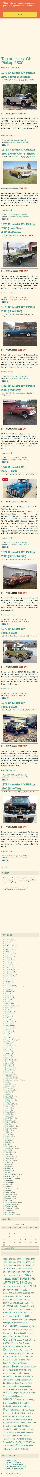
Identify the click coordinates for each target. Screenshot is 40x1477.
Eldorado (7, 1356)
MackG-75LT (8, 1118)
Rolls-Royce (8, 1176)
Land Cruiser (9, 1383)
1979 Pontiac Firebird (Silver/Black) (15, 1464)
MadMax (13, 80)
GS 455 (15, 1370)
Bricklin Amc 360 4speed (12, 986)
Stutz (6, 1190)
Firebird (16, 1363)
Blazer (15, 1309)
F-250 (31, 1356)
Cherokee (15, 1323)
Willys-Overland (9, 1214)
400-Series (7, 1296)
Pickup (13, 1406)
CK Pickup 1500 (12, 1330)
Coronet (17, 1336)
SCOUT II (29, 1420)
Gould (6, 1056)
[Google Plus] (7, 144)
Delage (7, 1024)
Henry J (7, 1062)
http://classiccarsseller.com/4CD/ (19, 459)
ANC (6, 958)
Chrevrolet (8, 1008)
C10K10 (6, 1316)
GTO (21, 1370)
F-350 (5, 1360)
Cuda (32, 1340)
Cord (6, 1018)
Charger (6, 1323)
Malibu (24, 1386)
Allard (6, 948)
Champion (31, 1320)
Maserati (7, 1120)
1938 (5, 1265)
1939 (10, 1265)
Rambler (7, 1166)
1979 (32, 1286)
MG (6, 1130)
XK (19, 1449)
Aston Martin (8, 964)
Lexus (6, 1108)
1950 (10, 1268)
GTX (30, 1370)
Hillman (7, 1064)
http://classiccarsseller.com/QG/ (19, 695)
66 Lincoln (8, 940)
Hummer (7, 1070)
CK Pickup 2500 (16, 140)
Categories (7, 935)
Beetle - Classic (19, 1306)
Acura (6, 944)
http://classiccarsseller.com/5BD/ (19, 216)
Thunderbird (21, 1439)
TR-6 (28, 1442)
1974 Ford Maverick (11, 1460)
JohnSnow (13, 791)
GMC (6, 1054)
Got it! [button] (20, 14)
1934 (19, 1262)
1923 (10, 1259)
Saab (6, 1180)
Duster (16, 1350)
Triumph (7, 1198)
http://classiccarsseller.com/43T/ (19, 378)
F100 (10, 1360)
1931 (5, 1262)
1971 (8, 214)
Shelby (7, 1182)
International (8, 1078)
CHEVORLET (9, 1004)
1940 (14, 1265)
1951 (15, 1268)
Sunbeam (8, 1194)
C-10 (29, 1312)
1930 (33, 1259)
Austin (6, 968)
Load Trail (8, 1114)
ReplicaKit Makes (19, 1413)
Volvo (6, 1210)
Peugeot (7, 1154)
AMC (6, 952)
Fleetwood (7, 1367)
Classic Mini (8, 1333)
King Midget (8, 1096)
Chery (6, 1000)
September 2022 (9, 1248)
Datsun (7, 1020)
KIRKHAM (8, 1098)
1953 (25, 1268)
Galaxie (27, 1367)
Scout (23, 1420)
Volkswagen (8, 1204)
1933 (14, 1262)
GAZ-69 (7, 1052)
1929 (28, 1259)
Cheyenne (22, 1326)
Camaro (7, 996)
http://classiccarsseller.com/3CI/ (19, 544)
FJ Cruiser (24, 1363)
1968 (23, 1279)
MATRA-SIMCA (9, 1122)
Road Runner (9, 1416)
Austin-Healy (8, 974)
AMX (16, 1300)
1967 (15, 1279)
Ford (6, 1046)
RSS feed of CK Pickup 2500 (10, 67)
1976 (8, 775)
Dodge (7, 1032)
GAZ (6, 1050)
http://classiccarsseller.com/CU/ (19, 858)
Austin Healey (9, 970)
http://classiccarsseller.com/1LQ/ (19, 621)
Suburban (29, 1432)
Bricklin (7, 984)
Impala (19, 1373)
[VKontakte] (3, 144)
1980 (5, 1290)
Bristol (6, 988)
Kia (6, 1094)
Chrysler (7, 1012)
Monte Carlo (10, 1396)
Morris (6, 1138)
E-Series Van (25, 1350)
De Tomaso (8, 1022)
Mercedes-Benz (9, 1126)
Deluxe (14, 1346)
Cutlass (15, 1343)
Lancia (7, 1102)
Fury (21, 1367)
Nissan (7, 1142)
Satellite (17, 1420)
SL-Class (26, 1426)
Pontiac (7, 1158)
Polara (27, 1406)
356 (32, 1293)
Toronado (7, 1442)
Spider (25, 1429)
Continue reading (7, 135)
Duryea (7, 1036)
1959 (25, 1272)
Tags (4, 1253)
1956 (10, 1272)
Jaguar (7, 1084)
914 (24, 1296)
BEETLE (23, 1303)
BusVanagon (21, 1312)
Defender (7, 1346)
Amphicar (7, 956)
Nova (16, 1403)
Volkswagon (8, 1206)
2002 (20, 1290)
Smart (6, 1184)
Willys (6, 1212)
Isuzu (6, 1082)
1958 (20, 1272)
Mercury (7, 1128)
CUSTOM (7, 1343)
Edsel (6, 1038)
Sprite (5, 1432)
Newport (25, 1400)
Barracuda (14, 1303)
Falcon (29, 1360)
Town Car (15, 1442)
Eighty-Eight (18, 1353)
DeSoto (7, 1028)
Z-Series (24, 1449)
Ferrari (7, 1042)
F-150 (26, 1357)
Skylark (18, 1426)
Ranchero (7, 1413)
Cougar (20, 1340)
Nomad (11, 1403)
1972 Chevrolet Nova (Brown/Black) (15, 1466)
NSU (6, 1144)
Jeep (6, 1086)
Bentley (7, 980)
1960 (30, 1272)
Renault (7, 1170)
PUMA (6, 1162)
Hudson (7, 1068)
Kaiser (7, 1092)
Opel (6, 1150)
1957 (15, 1272)
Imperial (25, 1373)
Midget (15, 1393)
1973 (8, 297)
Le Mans (28, 1383)
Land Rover (8, 1104)
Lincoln (7, 1112)
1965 (27, 1275)
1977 (8, 856)
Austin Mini (8, 972)
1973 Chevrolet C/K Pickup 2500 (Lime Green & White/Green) (18, 228)
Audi (6, 966)
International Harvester (11, 1080)
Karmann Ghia (26, 1380)
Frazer (7, 1048)
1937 (33, 1262)
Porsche (7, 1160)
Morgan (7, 1136)
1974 (5, 1286)
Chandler (7, 998)
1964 (20, 1275)
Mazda (7, 1124)
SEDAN (6, 1423)
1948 (33, 1265)
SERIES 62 (14, 1423)
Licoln (6, 1110)
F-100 (20, 1356)
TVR (6, 1200)
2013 (25, 1290)
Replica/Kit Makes (10, 1174)
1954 (30, 1268)
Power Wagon (28, 1410)
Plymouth (7, 1156)
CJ (4, 1330)
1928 (23, 1259)
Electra (14, 1357)
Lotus (6, 1116)
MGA (5, 1393)
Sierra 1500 (31, 1423)
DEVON (7, 1030)
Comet (22, 1333)
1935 (23, 1262)
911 (17, 1296)
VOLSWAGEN (9, 1208)
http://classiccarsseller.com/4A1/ (19, 299)
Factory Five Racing (11, 1040)
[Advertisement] (20, 37)
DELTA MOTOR (9, 1026)
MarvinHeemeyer (15, 235)
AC (6, 942)
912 (21, 1296)
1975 (10, 1286)
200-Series (13, 1290)
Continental (8, 1336)
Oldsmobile (8, 1148)
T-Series (25, 1436)
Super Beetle (16, 1436)
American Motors (10, 954)
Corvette (9, 1339)
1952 (20, 1269)
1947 (8, 542)
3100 (28, 1293)
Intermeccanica (9, 1074)
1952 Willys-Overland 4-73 (13, 1462)
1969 (31, 1279)
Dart (21, 1343)
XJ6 (15, 1449)
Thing (12, 1439)
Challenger (22, 1319)
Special (6, 1429)
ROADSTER (21, 1416)
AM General (8, 950)
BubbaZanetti (14, 156)
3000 (20, 1293)
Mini (6, 1134)
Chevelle (7, 1002)
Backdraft (7, 976)
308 (24, 1293)
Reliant (7, 1168)
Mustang (9, 1399)
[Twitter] (5, 144)
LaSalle (7, 1106)
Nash (6, 1140)
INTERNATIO (9, 1076)
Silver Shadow (9, 1426)
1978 (25, 1286)
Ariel (6, 962)
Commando (29, 1333)
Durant (7, 1034)
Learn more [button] (8, 9)
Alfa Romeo (8, 946)
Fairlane (21, 1360)
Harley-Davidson (10, 1060)
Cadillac (7, 994)
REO (6, 1172)
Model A (26, 1393)
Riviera (30, 1413)
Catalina (13, 1320)
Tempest (6, 1439)
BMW (6, 982)
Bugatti (7, 990)
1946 (23, 1265)
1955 (5, 1272)
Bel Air (29, 1306)
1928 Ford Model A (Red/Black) (14, 1468)
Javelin (13, 1380)
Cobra (6, 1016)
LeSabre (6, 1386)
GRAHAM (8, 1058)
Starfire (11, 1432)
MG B (6, 1132)
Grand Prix (7, 1370)
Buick (6, 992)
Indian (6, 1072)
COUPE (26, 1340)
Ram (6, 1164)
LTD (19, 1386)
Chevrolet (31, 80)
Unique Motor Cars (10, 1202)
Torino (29, 1439)
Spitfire (31, 1429)
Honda (7, 1066)
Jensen (7, 1088)
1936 (28, 1262)
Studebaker (8, 1188)
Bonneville (28, 1309)
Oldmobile (8, 1146)
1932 (10, 1262)
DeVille (27, 1346)
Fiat (6, 1044)
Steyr (6, 1186)
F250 (15, 1360)
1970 (8, 140)
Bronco (6, 1312)
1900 (5, 1259)
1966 (7, 1279)
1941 (19, 1265)
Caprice (6, 1320)
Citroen (7, 1014)
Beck (6, 978)
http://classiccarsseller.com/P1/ (19, 777)
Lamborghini (8, 1100)
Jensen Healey (9, 1090)
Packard (7, 1152)
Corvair (25, 1336)
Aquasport (8, 960)
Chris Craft (8, 1010)
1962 (10, 1275)
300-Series (13, 1293)
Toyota (7, 1196)
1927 (19, 1259)
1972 (8, 693)
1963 (8, 457)
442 (13, 1296)
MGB (10, 1393)
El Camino (28, 1353)
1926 (14, 1259)
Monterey (19, 1396)
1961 (5, 1275)
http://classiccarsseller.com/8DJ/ (19, 142)
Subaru (7, 1192)
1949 (5, 1268)
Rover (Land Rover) (11, 1178)
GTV (25, 1370)
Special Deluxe (16, 1429)
